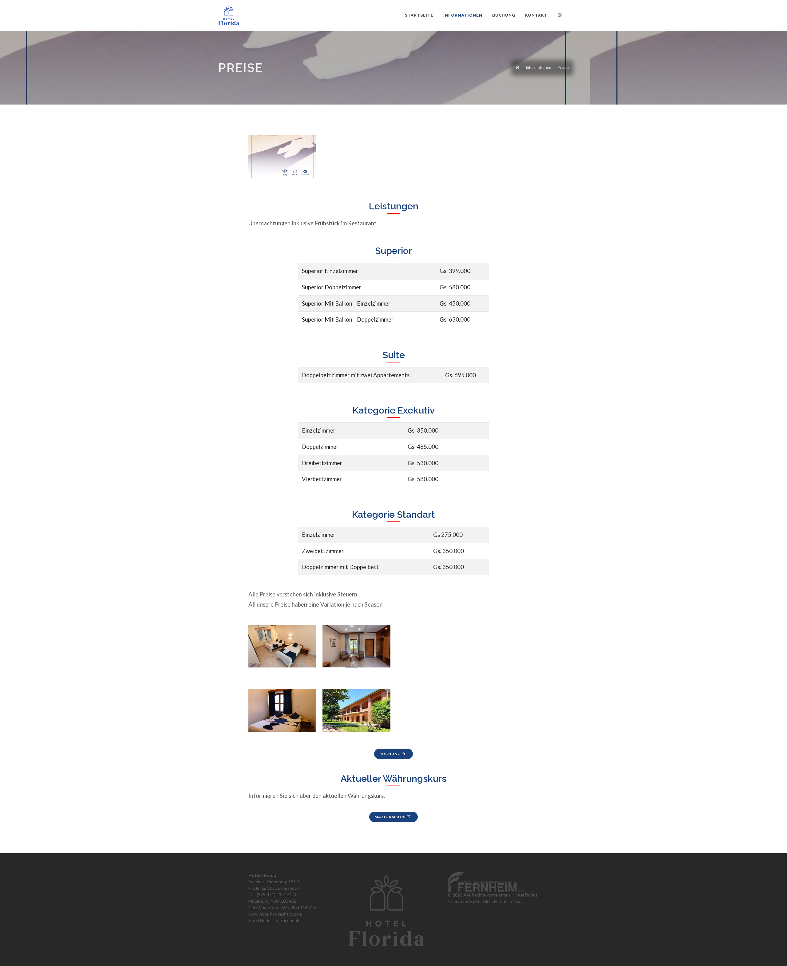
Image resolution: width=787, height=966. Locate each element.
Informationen (538, 67)
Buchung (390, 753)
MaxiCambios (390, 816)
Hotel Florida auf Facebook (273, 920)
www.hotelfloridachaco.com (275, 914)
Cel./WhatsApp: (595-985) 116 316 (282, 907)
